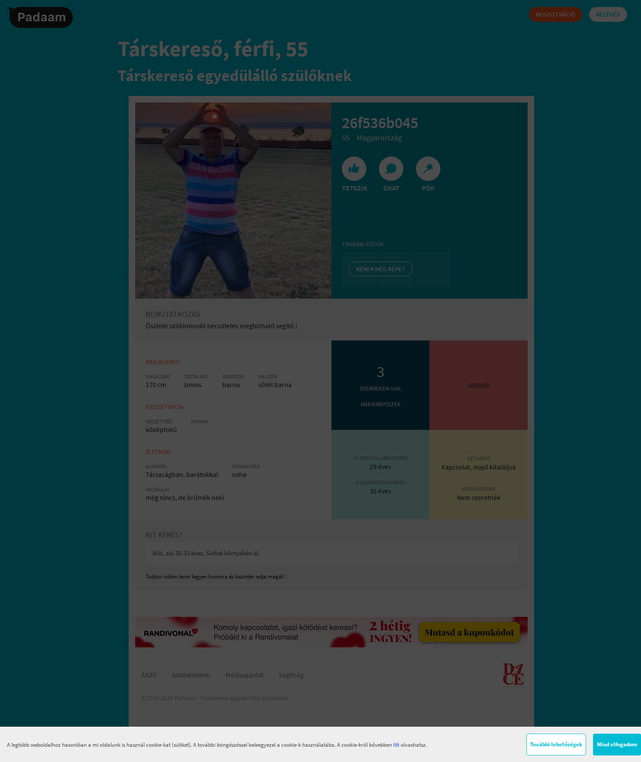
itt (396, 744)
